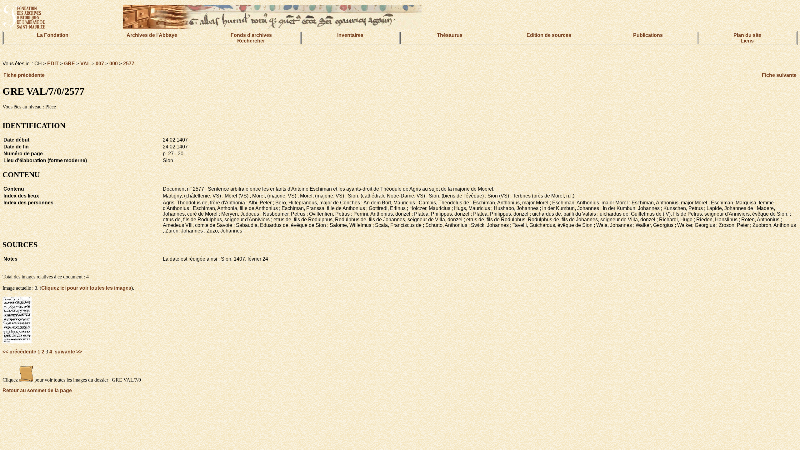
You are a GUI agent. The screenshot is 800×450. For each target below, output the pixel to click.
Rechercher (251, 40)
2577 (128, 63)
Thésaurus (449, 35)
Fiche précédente (24, 75)
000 (113, 63)
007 (100, 63)
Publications (648, 35)
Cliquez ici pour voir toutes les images (86, 288)
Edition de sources (549, 35)
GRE (69, 63)
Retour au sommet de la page (37, 390)
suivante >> (67, 351)
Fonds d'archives (251, 35)
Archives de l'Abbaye (152, 35)
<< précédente (20, 351)
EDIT (53, 63)
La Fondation (52, 35)
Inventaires (350, 35)
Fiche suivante (779, 75)
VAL (85, 63)
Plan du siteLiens (747, 37)
